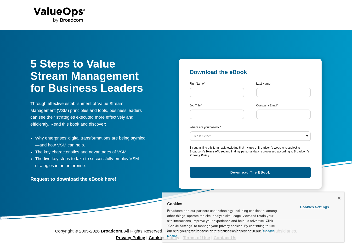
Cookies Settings (314, 207)
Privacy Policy (199, 155)
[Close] (339, 198)
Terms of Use (215, 151)
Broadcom (111, 231)
